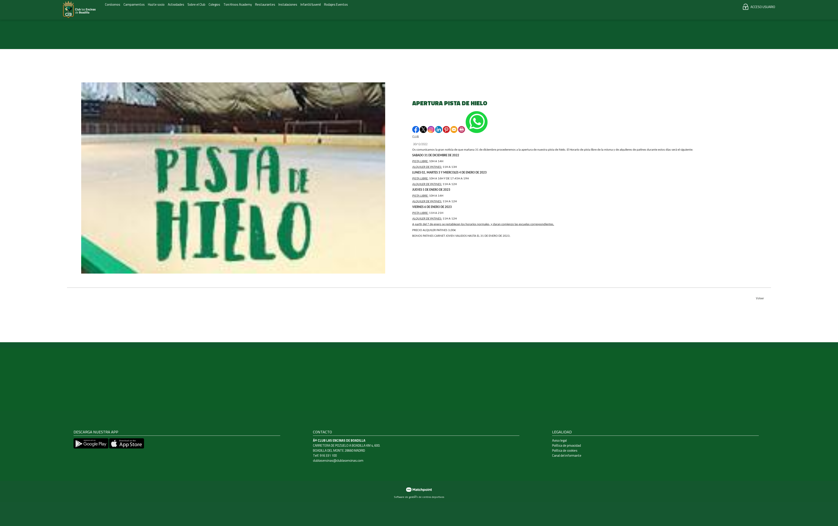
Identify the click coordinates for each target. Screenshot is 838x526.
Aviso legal (559, 440)
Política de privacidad (566, 445)
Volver (760, 298)
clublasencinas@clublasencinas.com (338, 460)
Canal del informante (566, 455)
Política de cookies (564, 450)
